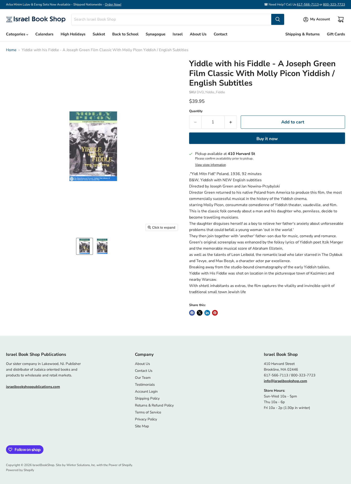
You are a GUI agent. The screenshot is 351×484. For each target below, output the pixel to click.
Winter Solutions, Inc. (81, 465)
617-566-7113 (308, 4)
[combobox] (171, 19)
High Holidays (73, 34)
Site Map (142, 426)
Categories (16, 34)
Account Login (146, 391)
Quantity (195, 111)
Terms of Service (148, 412)
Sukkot (99, 34)
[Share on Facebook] (192, 313)
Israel (178, 34)
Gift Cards (336, 34)
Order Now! (113, 4)
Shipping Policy (147, 398)
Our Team (143, 377)
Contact (220, 34)
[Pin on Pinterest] (215, 313)
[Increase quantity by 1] (231, 122)
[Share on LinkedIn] (207, 313)
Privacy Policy (146, 419)
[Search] (277, 19)
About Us (198, 34)
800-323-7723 (334, 4)
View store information (210, 165)
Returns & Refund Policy (154, 405)
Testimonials (145, 384)
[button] (84, 246)
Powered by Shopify (20, 470)
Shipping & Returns (302, 34)
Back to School (125, 34)
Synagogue (155, 34)
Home (11, 50)
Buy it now (267, 139)
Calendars (44, 34)
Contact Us (143, 370)
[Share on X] (199, 313)
